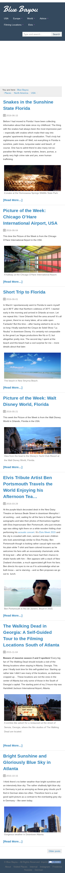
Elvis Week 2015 (47, 532)
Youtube (28, 870)
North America (21, 93)
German (39, 870)
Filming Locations (12, 24)
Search (56, 34)
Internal (33, 866)
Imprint (44, 862)
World (30, 18)
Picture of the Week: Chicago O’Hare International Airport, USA (30, 217)
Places (8, 93)
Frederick (57, 866)
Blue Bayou (20, 9)
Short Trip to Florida (24, 292)
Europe (16, 18)
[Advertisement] (32, 62)
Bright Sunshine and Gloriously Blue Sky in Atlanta (27, 762)
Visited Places (20, 866)
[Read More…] (12, 200)
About (8, 866)
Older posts (54, 851)
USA (6, 18)
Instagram (45, 866)
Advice (43, 18)
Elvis (30, 24)
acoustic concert (26, 532)
